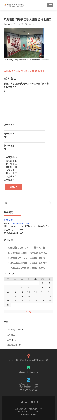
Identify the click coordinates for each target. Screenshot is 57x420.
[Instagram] (38, 401)
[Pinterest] (32, 401)
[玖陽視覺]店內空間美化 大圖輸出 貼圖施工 (27, 247)
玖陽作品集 (12, 345)
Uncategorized (14, 329)
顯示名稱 (9, 124)
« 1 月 (28, 311)
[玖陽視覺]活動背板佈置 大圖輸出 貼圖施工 (27, 252)
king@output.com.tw (21, 223)
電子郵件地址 (9, 135)
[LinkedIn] (26, 401)
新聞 (9, 339)
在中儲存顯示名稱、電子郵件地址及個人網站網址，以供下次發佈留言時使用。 (11, 168)
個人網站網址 (9, 147)
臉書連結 (8, 220)
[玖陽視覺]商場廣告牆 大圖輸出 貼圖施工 (24, 71)
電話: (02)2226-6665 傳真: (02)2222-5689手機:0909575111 (28, 387)
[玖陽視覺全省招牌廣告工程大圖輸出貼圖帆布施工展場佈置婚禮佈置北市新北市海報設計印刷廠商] (14, 5)
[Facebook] (19, 401)
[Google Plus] (29, 401)
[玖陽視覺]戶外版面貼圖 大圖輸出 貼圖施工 (27, 268)
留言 (7, 91)
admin (31, 24)
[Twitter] (22, 401)
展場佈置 (11, 334)
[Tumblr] (35, 401)
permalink (45, 59)
